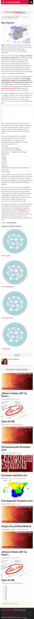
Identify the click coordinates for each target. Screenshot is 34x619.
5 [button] (5, 596)
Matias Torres (15, 399)
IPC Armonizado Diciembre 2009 (16, 448)
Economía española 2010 (14, 475)
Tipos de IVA (8, 421)
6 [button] (5, 599)
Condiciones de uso (6, 616)
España (9, 17)
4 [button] (5, 594)
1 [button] (5, 586)
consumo (4, 17)
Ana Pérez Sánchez (12, 18)
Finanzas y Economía (13, 2)
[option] (17, 413)
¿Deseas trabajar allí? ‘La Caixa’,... (14, 394)
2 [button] (5, 589)
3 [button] (5, 591)
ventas (17, 17)
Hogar (13, 17)
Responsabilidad (16, 616)
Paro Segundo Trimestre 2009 (17, 501)
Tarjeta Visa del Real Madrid (16, 526)
